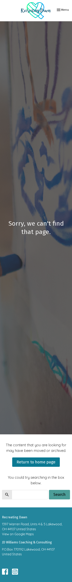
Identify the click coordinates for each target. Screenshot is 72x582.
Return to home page (36, 462)
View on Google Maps (18, 534)
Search (59, 494)
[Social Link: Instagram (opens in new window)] (15, 572)
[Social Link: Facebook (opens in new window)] (5, 572)
